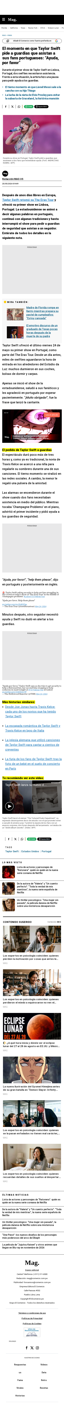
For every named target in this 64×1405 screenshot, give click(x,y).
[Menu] (5, 20)
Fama (20, 1380)
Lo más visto (12, 862)
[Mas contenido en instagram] (37, 1348)
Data (44, 1372)
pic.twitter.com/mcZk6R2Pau (14, 604)
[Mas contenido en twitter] (32, 1348)
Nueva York (32, 28)
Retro (44, 1380)
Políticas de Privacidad (32, 1318)
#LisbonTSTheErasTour (34, 596)
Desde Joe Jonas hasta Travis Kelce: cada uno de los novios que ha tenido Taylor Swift (30, 711)
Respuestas (20, 1364)
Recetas (44, 1388)
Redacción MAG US (12, 179)
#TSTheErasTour (35, 690)
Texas (23, 28)
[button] (9, 806)
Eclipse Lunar (53, 28)
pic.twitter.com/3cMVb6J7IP (14, 692)
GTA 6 (42, 28)
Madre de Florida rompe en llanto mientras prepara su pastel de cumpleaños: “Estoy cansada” (42, 313)
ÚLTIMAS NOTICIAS (15, 1195)
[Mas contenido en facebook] (26, 1348)
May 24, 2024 (40, 606)
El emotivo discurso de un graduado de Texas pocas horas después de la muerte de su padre (42, 331)
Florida (4, 28)
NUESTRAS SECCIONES (32, 1358)
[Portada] (32, 1268)
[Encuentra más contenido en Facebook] (5, 106)
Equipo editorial (32, 1270)
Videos (43, 1364)
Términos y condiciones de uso (32, 1313)
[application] (32, 797)
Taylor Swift (12, 851)
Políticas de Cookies (32, 1323)
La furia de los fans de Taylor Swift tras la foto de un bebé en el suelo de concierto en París (33, 763)
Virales (20, 1388)
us (20, 1372)
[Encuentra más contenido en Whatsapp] (19, 106)
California (14, 28)
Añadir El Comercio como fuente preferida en (32, 41)
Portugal (46, 851)
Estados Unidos (30, 851)
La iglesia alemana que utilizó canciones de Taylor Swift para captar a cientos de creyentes (32, 744)
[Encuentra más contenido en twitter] (12, 106)
